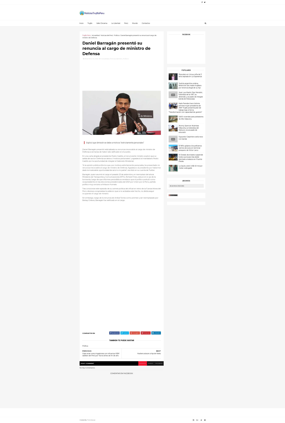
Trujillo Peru (86, 35)
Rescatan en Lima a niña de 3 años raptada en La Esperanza (190, 75)
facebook (159, 363)
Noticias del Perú (107, 35)
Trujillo (90, 23)
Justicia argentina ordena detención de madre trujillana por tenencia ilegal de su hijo (190, 85)
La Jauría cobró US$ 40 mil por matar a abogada (190, 167)
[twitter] (204, 2)
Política (116, 35)
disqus (150, 363)
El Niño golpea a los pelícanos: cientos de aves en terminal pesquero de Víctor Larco (190, 148)
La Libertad (115, 23)
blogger (142, 363)
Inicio (81, 23)
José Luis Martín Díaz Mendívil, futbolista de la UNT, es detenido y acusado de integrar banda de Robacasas (191, 95)
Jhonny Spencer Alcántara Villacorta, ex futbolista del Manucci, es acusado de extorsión (189, 129)
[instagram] (193, 420)
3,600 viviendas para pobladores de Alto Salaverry (191, 118)
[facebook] (205, 420)
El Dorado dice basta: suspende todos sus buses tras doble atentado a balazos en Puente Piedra (191, 158)
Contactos (146, 23)
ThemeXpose (91, 420)
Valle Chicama (101, 23)
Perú (126, 23)
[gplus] (197, 420)
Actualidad (96, 35)
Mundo (135, 23)
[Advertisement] (121, 76)
